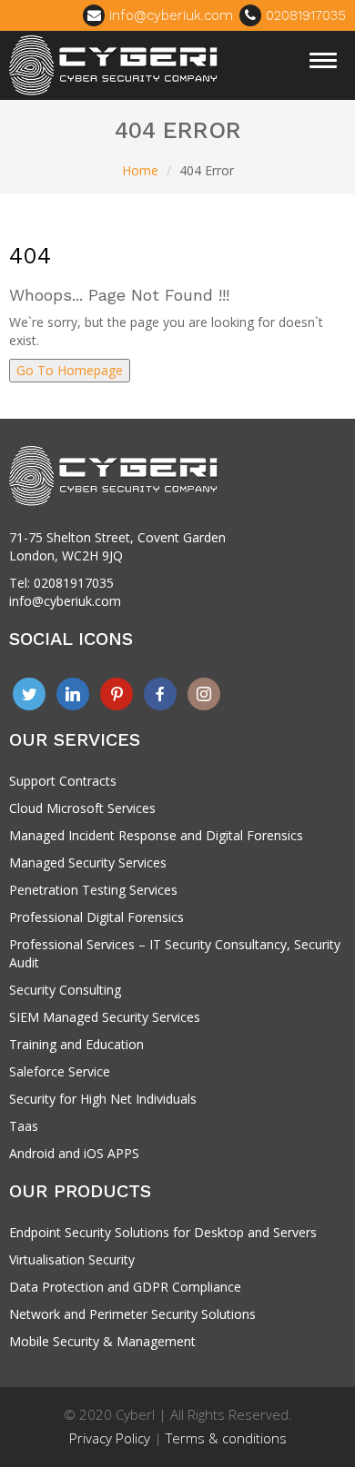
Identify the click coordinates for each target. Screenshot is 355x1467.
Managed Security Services (88, 862)
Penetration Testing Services (93, 889)
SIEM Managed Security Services (104, 1017)
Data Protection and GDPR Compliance (125, 1286)
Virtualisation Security (72, 1259)
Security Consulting (65, 989)
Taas (23, 1126)
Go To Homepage (69, 370)
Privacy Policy (109, 1438)
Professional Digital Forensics (96, 917)
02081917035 (303, 15)
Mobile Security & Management (102, 1341)
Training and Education (76, 1044)
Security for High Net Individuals (103, 1098)
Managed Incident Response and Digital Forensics (156, 835)
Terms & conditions (226, 1438)
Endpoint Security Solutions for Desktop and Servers (163, 1232)
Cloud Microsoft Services (82, 808)
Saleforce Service (59, 1071)
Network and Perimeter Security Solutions (132, 1314)
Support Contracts (63, 780)
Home (140, 170)
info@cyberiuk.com (169, 15)
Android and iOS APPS (74, 1153)
